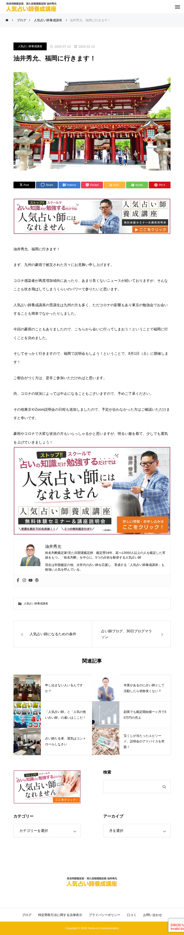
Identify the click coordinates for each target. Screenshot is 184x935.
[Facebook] (18, 580)
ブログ (26, 915)
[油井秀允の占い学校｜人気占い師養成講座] (31, 6)
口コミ (131, 915)
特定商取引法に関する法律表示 (60, 915)
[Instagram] (24, 580)
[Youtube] (30, 580)
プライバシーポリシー (104, 915)
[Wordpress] (37, 580)
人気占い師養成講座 (30, 46)
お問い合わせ (152, 915)
